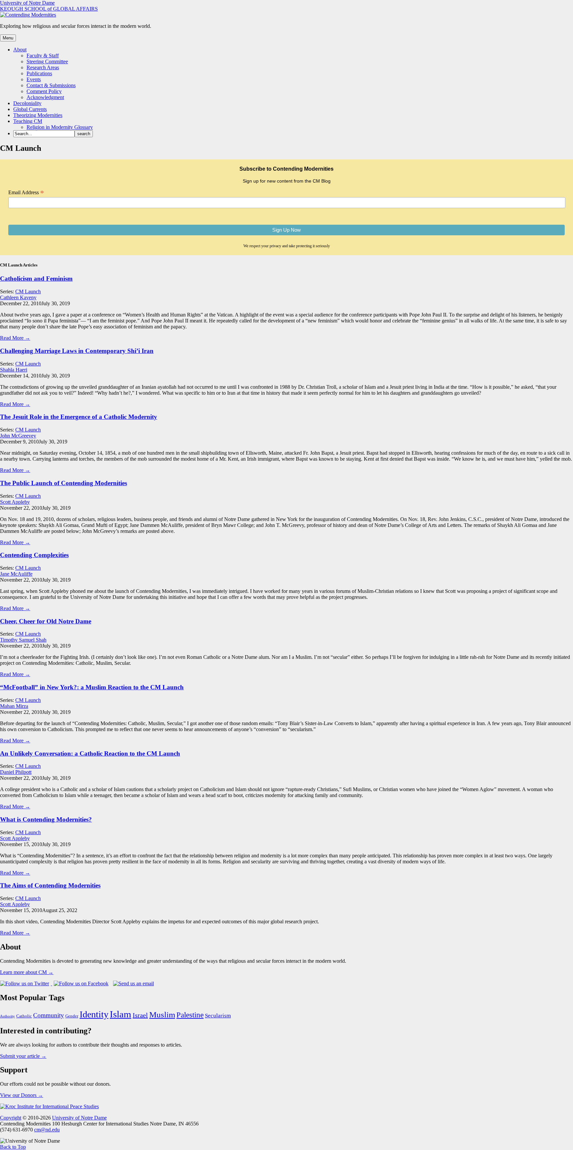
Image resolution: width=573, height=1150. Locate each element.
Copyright (10, 1118)
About (20, 49)
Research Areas (43, 67)
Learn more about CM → (26, 972)
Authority (7, 1016)
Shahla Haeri (13, 370)
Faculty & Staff (43, 55)
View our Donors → (21, 1095)
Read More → (15, 338)
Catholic (24, 1016)
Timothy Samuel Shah (23, 640)
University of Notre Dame (27, 3)
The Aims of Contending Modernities (50, 885)
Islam (120, 1014)
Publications (39, 73)
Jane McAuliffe (16, 574)
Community (48, 1015)
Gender (71, 1016)
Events (34, 79)
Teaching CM (27, 121)
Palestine (190, 1014)
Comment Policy (44, 91)
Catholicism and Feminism (36, 278)
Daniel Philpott (16, 772)
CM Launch (28, 291)
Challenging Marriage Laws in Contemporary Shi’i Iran (77, 350)
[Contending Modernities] (28, 15)
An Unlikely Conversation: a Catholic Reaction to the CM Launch (90, 753)
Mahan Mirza (14, 706)
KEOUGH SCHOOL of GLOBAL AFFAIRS (49, 9)
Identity (94, 1014)
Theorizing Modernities (37, 115)
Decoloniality (27, 103)
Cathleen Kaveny (18, 297)
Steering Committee (47, 61)
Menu (8, 37)
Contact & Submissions (51, 85)
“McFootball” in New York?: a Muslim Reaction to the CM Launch (92, 687)
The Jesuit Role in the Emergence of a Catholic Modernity (78, 416)
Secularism (218, 1015)
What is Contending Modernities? (46, 819)
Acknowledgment (45, 97)
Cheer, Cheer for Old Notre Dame (45, 621)
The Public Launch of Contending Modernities (63, 483)
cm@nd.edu (47, 1129)
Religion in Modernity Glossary (60, 127)
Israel (140, 1015)
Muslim (162, 1014)
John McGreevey (18, 435)
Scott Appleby (15, 502)
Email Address (26, 192)
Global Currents (30, 109)
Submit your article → (23, 1056)
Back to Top (13, 1147)
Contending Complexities (34, 554)
